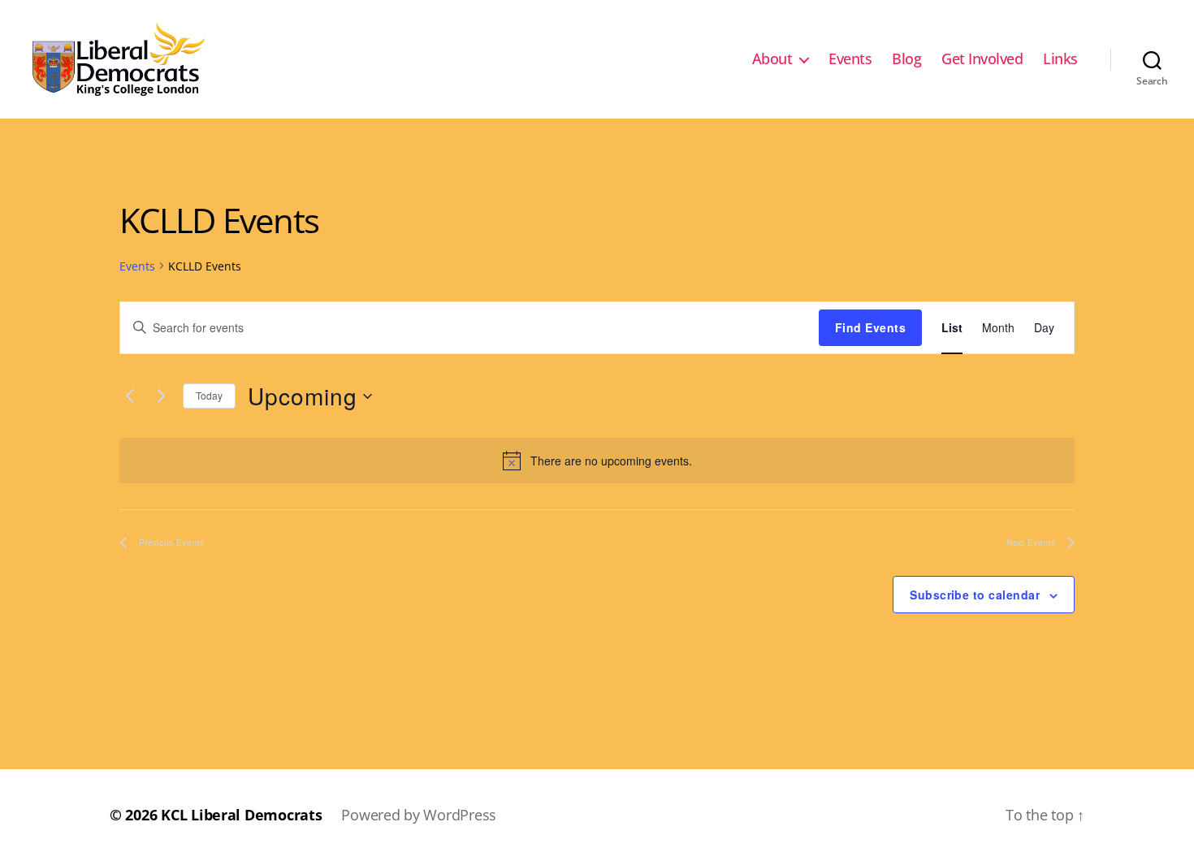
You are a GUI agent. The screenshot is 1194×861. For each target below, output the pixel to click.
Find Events (870, 327)
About (772, 59)
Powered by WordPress (418, 814)
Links (1060, 59)
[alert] (597, 460)
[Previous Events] (129, 396)
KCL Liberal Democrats (241, 814)
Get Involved (982, 59)
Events (850, 59)
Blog (906, 59)
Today (209, 395)
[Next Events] (161, 396)
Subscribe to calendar (975, 594)
